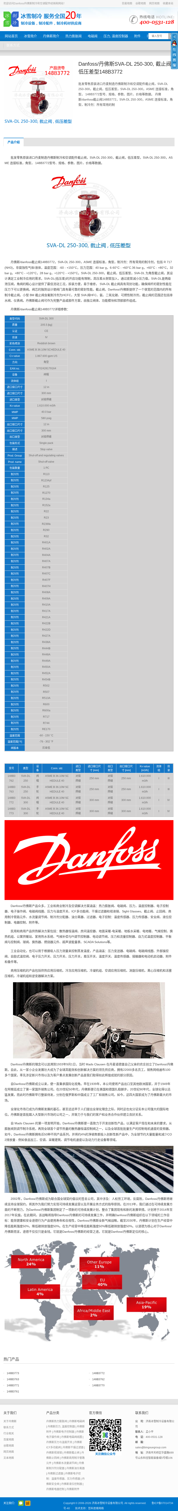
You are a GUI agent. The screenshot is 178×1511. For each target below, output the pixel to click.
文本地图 (8, 1457)
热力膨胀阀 (73, 36)
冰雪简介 (30, 36)
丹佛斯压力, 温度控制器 (61, 1426)
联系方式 (13, 45)
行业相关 (8, 1433)
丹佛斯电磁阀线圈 (71, 1437)
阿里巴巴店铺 (27, 1503)
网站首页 (11, 36)
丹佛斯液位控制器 (71, 1484)
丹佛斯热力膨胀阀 (56, 1421)
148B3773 (13, 1373)
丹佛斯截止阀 (71, 1452)
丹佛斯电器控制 (55, 1489)
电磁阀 (92, 36)
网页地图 (154, 3)
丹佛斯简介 (51, 36)
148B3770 (98, 1385)
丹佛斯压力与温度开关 (59, 1442)
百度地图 (127, 3)
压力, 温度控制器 (116, 36)
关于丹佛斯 (9, 1421)
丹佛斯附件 (72, 1489)
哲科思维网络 (96, 1508)
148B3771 (13, 1385)
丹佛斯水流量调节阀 (65, 1463)
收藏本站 (168, 3)
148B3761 (13, 1391)
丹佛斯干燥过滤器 (73, 1447)
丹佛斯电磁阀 (77, 1421)
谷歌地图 (140, 3)
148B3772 (98, 1373)
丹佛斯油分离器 (75, 1468)
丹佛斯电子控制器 (63, 1431)
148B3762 (98, 1379)
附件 (137, 36)
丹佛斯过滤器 (55, 1473)
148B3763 (13, 1379)
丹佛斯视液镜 (54, 1452)
